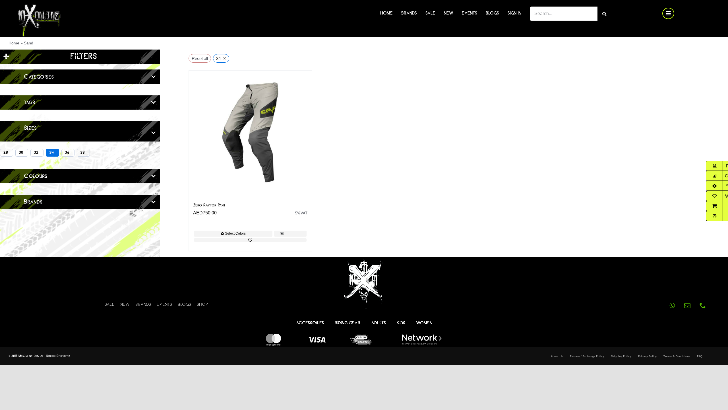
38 (82, 153)
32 (36, 153)
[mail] (687, 305)
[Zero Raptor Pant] (250, 132)
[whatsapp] (672, 305)
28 (5, 153)
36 (67, 153)
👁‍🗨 (282, 233)
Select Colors (235, 233)
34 (51, 153)
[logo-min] (39, 6)
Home (14, 43)
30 (21, 153)
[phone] (702, 305)
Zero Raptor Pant (209, 205)
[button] (250, 240)
